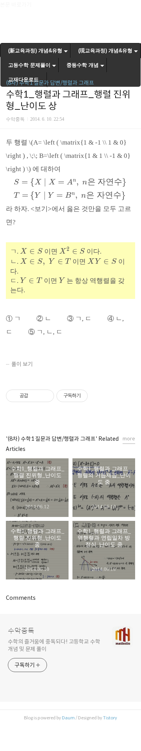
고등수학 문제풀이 (29, 65)
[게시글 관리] (45, 396)
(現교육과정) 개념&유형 (105, 51)
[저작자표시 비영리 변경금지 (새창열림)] (98, 396)
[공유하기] (35, 396)
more (129, 438)
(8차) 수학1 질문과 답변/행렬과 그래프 (50, 82)
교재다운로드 (23, 79)
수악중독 (21, 631)
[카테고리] (9, 9)
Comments (21, 597)
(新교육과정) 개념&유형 (35, 51)
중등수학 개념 (83, 65)
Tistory (110, 718)
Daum (68, 718)
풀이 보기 (22, 364)
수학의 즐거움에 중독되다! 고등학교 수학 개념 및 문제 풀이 (54, 645)
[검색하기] (131, 9)
